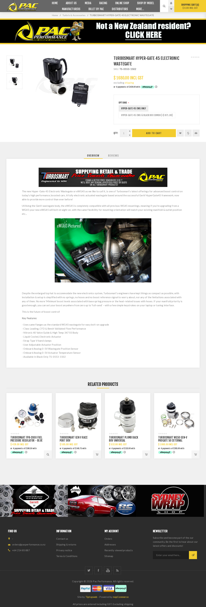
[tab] (93, 155)
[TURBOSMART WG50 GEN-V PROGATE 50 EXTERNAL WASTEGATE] (177, 415)
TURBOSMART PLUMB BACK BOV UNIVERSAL (123, 439)
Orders (108, 538)
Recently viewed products (118, 550)
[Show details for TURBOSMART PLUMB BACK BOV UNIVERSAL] (127, 415)
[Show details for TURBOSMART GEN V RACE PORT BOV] (78, 415)
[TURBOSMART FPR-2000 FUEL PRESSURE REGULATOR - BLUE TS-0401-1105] (29, 415)
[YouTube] (108, 570)
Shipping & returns (66, 544)
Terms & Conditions (67, 556)
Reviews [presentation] (113, 155)
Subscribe (193, 555)
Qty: (116, 133)
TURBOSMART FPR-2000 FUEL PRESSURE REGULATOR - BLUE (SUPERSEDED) (26, 440)
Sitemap (108, 556)
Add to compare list (188, 133)
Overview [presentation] (93, 155)
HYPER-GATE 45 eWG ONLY (133, 108)
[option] (14, 63)
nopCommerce (121, 596)
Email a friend (196, 133)
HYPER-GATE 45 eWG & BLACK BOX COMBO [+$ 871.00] (147, 115)
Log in (173, 3)
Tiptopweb (91, 596)
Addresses (110, 544)
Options (123, 102)
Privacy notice (64, 550)
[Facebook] (98, 570)
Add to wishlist (180, 133)
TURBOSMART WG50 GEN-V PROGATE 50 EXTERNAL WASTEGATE (172, 440)
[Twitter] (89, 570)
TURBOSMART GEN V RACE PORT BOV (74, 439)
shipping (129, 82)
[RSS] (117, 570)
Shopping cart (189, 6)
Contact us (62, 538)
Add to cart (154, 133)
